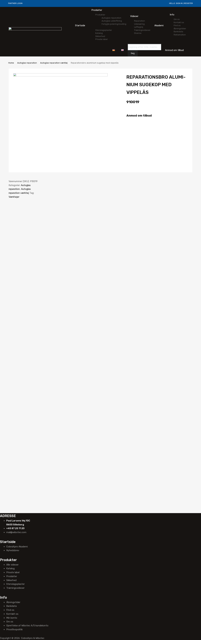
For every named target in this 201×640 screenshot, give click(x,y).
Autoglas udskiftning (112, 21)
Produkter (96, 10)
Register (188, 3)
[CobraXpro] (35, 29)
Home (11, 63)
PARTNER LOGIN (15, 3)
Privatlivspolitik (14, 629)
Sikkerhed (100, 36)
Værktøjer (14, 196)
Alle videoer (12, 564)
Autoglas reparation (111, 18)
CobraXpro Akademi (17, 546)
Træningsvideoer (142, 30)
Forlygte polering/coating (114, 24)
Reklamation (180, 34)
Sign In (179, 3)
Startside (80, 25)
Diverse (137, 33)
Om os (177, 19)
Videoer (134, 16)
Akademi (158, 25)
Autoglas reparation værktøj (54, 63)
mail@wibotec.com (16, 532)
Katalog (99, 33)
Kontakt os (179, 22)
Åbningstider (180, 28)
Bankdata (178, 31)
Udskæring (139, 24)
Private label (101, 39)
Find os (177, 25)
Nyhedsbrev (12, 550)
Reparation (139, 21)
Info (172, 14)
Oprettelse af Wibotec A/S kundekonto (27, 625)
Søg (133, 53)
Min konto (11, 617)
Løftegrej (138, 27)
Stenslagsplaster (103, 30)
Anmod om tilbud (139, 115)
